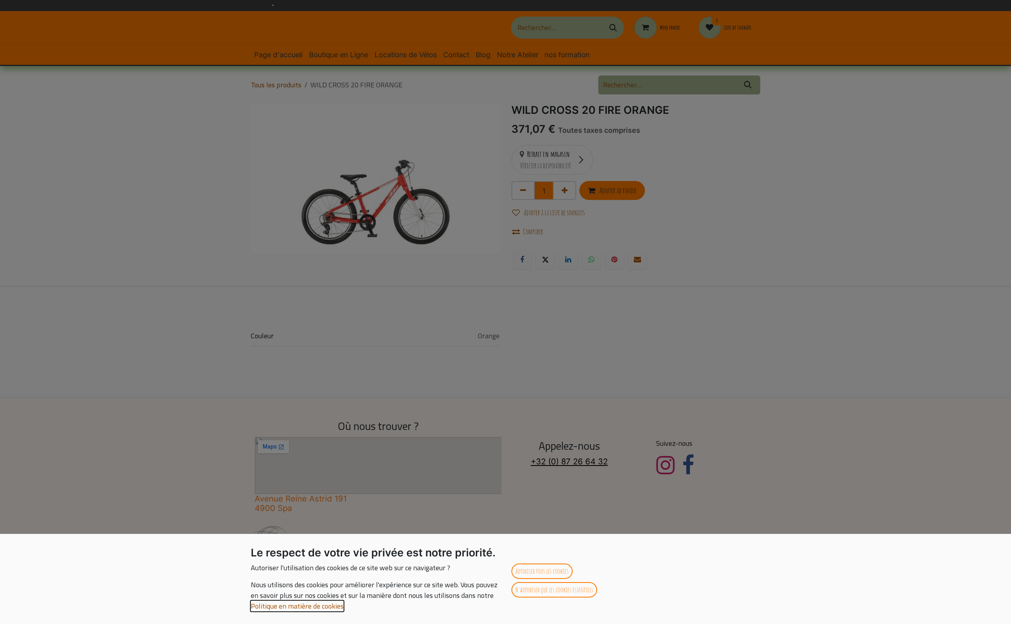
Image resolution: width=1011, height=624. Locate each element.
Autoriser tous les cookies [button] (542, 571)
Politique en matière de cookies (297, 606)
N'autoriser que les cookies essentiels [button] (554, 589)
